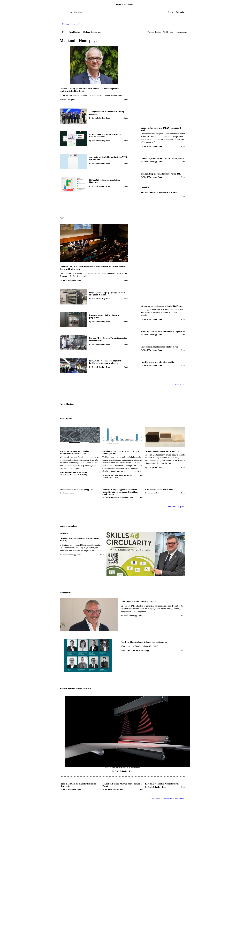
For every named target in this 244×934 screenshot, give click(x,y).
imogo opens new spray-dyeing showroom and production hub (107, 293)
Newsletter (78, 12)
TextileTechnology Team (101, 118)
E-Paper (70, 12)
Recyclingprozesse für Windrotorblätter (162, 784)
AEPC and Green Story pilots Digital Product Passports (105, 135)
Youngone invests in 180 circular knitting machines (106, 113)
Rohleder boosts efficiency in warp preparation (104, 316)
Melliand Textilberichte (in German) (75, 688)
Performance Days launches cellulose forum (159, 347)
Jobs (171, 32)
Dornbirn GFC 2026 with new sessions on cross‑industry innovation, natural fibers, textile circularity (92, 268)
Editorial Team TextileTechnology (136, 650)
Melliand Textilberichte (92, 32)
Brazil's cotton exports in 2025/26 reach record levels (161, 129)
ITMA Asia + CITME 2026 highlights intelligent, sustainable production (105, 362)
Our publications (67, 404)
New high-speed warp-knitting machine (158, 362)
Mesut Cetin (128, 497)
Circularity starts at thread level (159, 490)
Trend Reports (74, 32)
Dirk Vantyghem (68, 100)
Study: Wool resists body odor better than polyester (163, 331)
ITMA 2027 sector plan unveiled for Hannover (104, 181)
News (64, 32)
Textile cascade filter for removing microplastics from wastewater (74, 452)
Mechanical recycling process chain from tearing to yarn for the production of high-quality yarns (120, 492)
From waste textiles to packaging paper (76, 490)
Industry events (181, 32)
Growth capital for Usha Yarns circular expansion (162, 158)
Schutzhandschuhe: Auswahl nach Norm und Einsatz (122, 785)
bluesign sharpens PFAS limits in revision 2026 (161, 174)
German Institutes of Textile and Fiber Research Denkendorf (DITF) (73, 474)
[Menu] (62, 12)
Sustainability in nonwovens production (162, 451)
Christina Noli (153, 493)
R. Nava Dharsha (113, 478)
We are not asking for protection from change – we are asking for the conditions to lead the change (89, 90)
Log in (170, 12)
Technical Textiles (154, 32)
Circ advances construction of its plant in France (161, 306)
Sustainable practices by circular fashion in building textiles (120, 452)
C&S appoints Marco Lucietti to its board (139, 601)
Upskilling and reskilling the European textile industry (79, 539)
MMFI (165, 32)
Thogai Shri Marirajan (114, 475)
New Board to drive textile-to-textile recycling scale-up (144, 642)
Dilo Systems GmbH (155, 467)
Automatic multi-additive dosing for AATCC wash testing (108, 158)
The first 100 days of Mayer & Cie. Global (159, 193)
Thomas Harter (68, 493)
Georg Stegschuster (112, 497)
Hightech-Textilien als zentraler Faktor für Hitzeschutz (78, 785)
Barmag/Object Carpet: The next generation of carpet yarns (108, 339)
